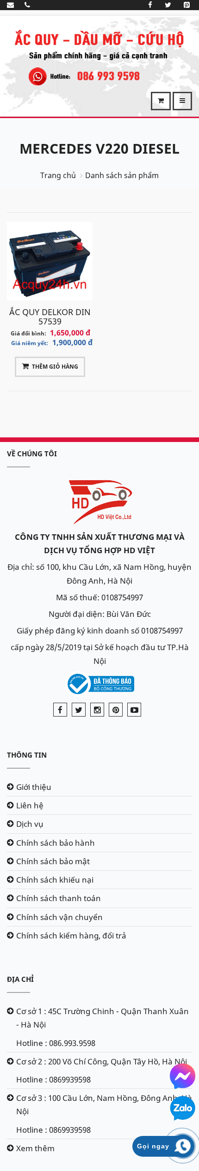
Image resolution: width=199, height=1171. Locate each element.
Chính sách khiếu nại (54, 879)
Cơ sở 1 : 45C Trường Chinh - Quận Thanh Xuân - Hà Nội (102, 1018)
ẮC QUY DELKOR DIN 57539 (50, 316)
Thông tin (27, 754)
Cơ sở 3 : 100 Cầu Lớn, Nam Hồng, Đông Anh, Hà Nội (104, 1105)
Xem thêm (35, 1148)
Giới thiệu (33, 787)
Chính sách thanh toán (58, 898)
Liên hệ (30, 805)
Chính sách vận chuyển (59, 917)
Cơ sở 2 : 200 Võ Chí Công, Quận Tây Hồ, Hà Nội (101, 1061)
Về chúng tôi (32, 453)
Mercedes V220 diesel (99, 148)
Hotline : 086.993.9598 (55, 1043)
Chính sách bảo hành (55, 842)
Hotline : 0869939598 (53, 1079)
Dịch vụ (30, 824)
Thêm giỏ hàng (55, 366)
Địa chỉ (20, 979)
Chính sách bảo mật (53, 861)
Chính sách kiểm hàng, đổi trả (71, 935)
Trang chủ (58, 175)
